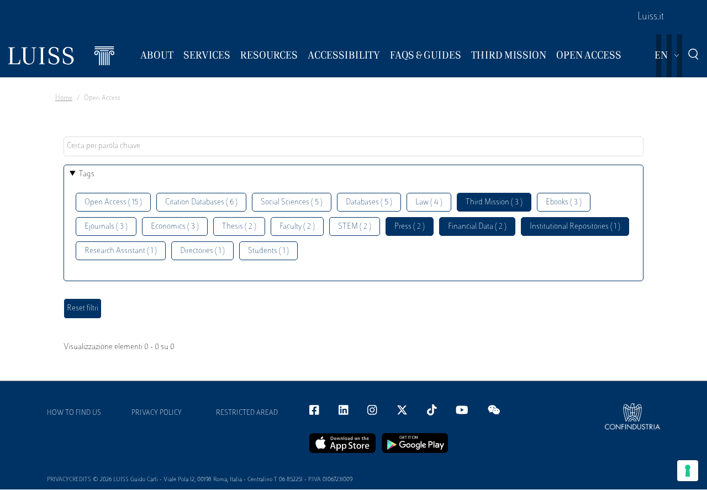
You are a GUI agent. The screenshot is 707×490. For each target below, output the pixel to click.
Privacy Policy (156, 413)
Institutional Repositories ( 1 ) (575, 227)
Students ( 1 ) (268, 251)
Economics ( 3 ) (175, 227)
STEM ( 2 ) (354, 227)
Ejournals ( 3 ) (106, 227)
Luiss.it (650, 17)
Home (63, 98)
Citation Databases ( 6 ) (201, 202)
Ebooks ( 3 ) (564, 202)
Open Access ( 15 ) (113, 202)
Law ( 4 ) (428, 202)
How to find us (74, 413)
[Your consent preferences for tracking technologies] (687, 470)
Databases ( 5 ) (369, 202)
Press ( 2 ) (409, 227)
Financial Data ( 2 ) (477, 227)
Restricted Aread (247, 413)
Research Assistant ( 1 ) (121, 251)
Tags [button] (86, 174)
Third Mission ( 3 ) (494, 202)
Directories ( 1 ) (202, 251)
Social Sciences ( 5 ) (292, 202)
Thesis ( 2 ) (239, 227)
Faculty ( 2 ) (297, 227)
